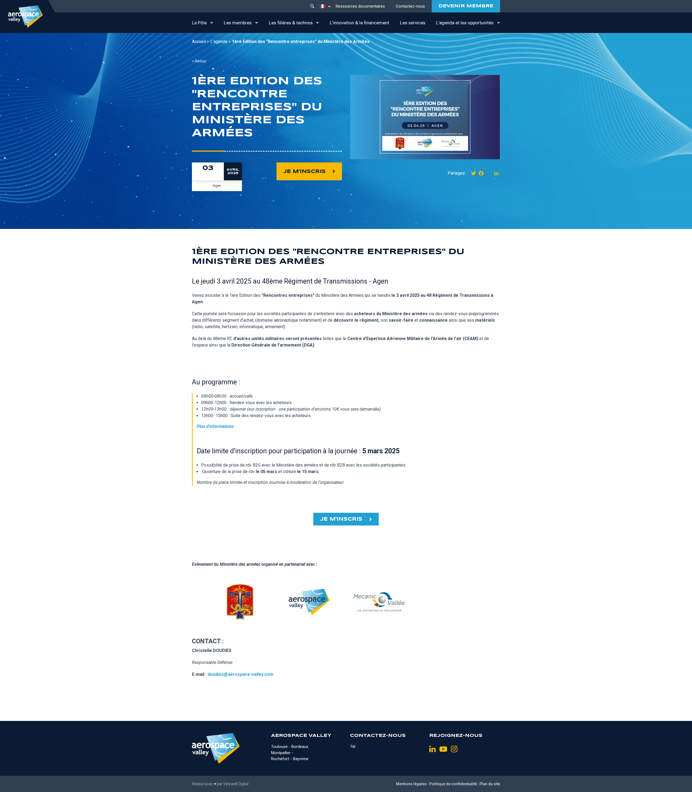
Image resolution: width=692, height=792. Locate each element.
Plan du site (490, 784)
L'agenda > (220, 41)
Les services (412, 22)
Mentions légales (411, 784)
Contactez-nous (410, 6)
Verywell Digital (235, 784)
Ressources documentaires (360, 6)
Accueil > (200, 41)
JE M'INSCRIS (304, 171)
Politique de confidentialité (453, 784)
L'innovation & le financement (359, 22)
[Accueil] (25, 16)
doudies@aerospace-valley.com (240, 674)
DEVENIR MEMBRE (465, 6)
